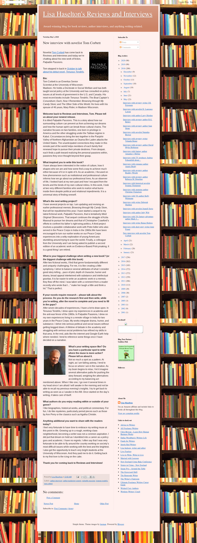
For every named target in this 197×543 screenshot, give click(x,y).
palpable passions (88, 480)
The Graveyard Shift (129, 472)
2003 (123, 304)
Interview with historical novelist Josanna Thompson (136, 184)
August (127, 87)
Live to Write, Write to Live (132, 454)
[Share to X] (88, 477)
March (126, 244)
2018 (123, 68)
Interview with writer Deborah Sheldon (135, 203)
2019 (123, 64)
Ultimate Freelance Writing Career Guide (135, 483)
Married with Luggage (130, 458)
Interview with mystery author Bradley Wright (135, 171)
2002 (123, 308)
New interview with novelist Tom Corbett (136, 234)
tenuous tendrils (102, 480)
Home (76, 503)
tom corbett (48, 483)
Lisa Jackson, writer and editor (133, 448)
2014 (123, 269)
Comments (126, 47)
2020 (123, 60)
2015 (123, 265)
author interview (56, 480)
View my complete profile (128, 413)
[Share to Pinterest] (93, 477)
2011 (123, 281)
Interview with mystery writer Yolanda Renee (135, 139)
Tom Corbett (58, 52)
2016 (123, 261)
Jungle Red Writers (128, 444)
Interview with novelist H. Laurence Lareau (138, 110)
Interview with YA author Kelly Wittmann (136, 197)
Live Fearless (126, 451)
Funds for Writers (128, 441)
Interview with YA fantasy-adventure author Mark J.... (138, 217)
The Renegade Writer (129, 475)
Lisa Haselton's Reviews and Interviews (97, 13)
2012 (123, 277)
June (126, 95)
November (128, 75)
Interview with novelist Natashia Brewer (136, 133)
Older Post (104, 503)
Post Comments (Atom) (64, 508)
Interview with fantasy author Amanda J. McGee (135, 152)
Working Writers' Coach (130, 491)
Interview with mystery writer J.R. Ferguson (137, 104)
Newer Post (48, 503)
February (128, 248)
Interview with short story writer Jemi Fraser (138, 228)
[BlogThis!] (85, 477)
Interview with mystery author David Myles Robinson (138, 146)
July (125, 91)
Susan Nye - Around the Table (133, 468)
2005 (123, 300)
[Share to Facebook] (90, 477)
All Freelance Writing (129, 428)
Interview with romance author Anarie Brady (135, 165)
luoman (103, 524)
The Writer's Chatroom (130, 478)
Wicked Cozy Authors (130, 488)
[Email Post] (77, 477)
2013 (123, 273)
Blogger (121, 524)
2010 (123, 284)
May (126, 99)
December (128, 71)
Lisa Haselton (57, 477)
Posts (123, 42)
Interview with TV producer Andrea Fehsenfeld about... (138, 158)
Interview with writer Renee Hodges (138, 222)
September (128, 83)
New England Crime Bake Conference (136, 461)
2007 (123, 296)
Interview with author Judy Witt (136, 212)
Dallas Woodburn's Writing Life (134, 437)
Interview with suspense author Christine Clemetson (135, 190)
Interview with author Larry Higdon (138, 115)
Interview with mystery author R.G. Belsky (137, 120)
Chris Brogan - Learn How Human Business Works (135, 433)
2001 (123, 312)
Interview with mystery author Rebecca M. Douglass (135, 178)
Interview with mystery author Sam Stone (137, 127)
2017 (123, 257)
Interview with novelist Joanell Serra (138, 208)
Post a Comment (53, 497)
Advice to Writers (128, 424)
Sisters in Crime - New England (134, 465)
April (126, 240)
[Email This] (82, 477)
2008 (123, 292)
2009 (123, 288)
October (127, 79)
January (127, 252)
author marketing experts (72, 480)
